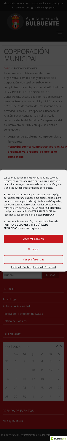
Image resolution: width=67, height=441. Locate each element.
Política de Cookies (21, 267)
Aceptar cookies (33, 239)
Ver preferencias (33, 259)
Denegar (33, 249)
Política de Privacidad (44, 267)
